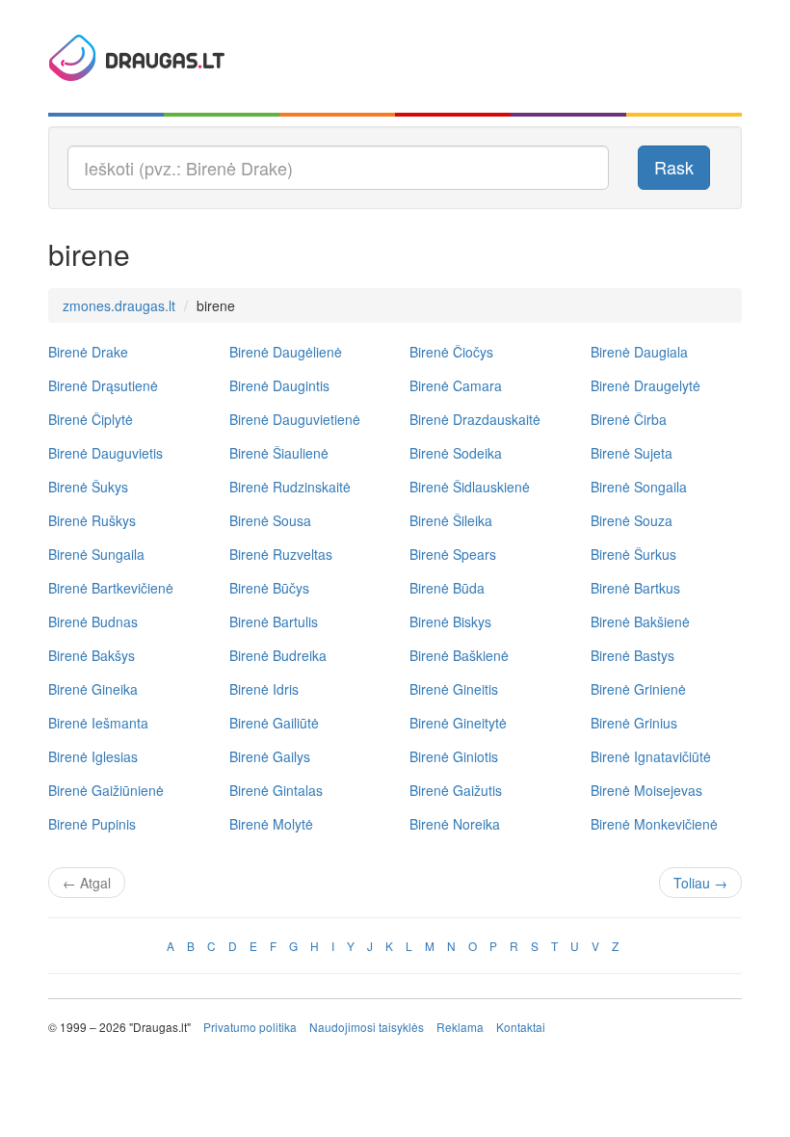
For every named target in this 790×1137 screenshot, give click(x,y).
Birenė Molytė (271, 823)
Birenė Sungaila (96, 554)
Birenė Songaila (639, 486)
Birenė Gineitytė (458, 722)
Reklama (460, 1026)
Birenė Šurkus (633, 554)
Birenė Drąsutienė (103, 385)
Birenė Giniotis (453, 756)
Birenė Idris (264, 689)
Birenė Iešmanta (98, 722)
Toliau (700, 882)
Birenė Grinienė (638, 689)
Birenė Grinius (634, 722)
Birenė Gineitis (453, 689)
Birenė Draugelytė (645, 385)
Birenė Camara (455, 385)
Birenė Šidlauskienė (469, 486)
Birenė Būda (447, 587)
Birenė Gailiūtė (274, 722)
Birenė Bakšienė (640, 621)
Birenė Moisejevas (646, 790)
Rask (674, 166)
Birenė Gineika (93, 689)
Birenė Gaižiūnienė (106, 790)
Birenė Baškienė (459, 655)
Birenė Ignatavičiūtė (651, 756)
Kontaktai (520, 1026)
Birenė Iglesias (93, 756)
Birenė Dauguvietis (105, 453)
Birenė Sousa (270, 520)
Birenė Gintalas (276, 790)
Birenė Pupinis (92, 823)
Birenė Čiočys (451, 351)
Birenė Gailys (269, 756)
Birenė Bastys (632, 655)
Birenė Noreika (454, 823)
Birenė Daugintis (279, 385)
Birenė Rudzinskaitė (290, 486)
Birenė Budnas (93, 621)
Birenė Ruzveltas (280, 554)
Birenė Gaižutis (455, 790)
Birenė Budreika (278, 655)
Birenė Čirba (629, 419)
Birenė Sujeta (631, 453)
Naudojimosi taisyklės (366, 1026)
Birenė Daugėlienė (285, 351)
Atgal (87, 882)
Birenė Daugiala (639, 351)
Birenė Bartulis (273, 621)
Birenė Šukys (88, 486)
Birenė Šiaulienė (279, 453)
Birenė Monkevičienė (654, 823)
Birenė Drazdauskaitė (474, 419)
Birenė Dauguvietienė (294, 419)
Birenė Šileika (450, 520)
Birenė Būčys (269, 587)
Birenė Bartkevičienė (110, 587)
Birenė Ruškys (92, 520)
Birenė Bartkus (635, 587)
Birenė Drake (88, 351)
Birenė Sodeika (455, 453)
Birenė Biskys (450, 621)
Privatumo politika (250, 1026)
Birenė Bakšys (91, 655)
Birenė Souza (631, 520)
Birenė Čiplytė (90, 419)
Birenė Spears (452, 554)
